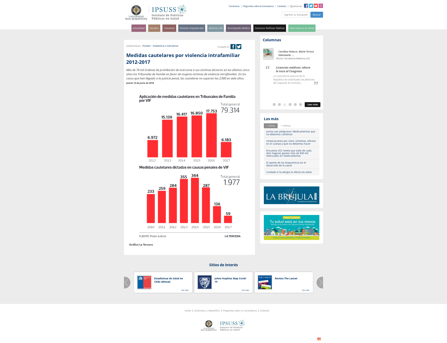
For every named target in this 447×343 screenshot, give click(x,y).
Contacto (281, 6)
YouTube (316, 6)
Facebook (306, 6)
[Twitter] (238, 46)
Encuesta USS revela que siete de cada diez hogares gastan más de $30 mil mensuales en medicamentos (289, 153)
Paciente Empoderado (192, 28)
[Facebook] (233, 46)
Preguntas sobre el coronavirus (258, 6)
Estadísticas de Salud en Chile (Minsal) (168, 280)
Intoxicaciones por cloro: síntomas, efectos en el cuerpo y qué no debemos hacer (291, 142)
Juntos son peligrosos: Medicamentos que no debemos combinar (290, 133)
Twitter (311, 6)
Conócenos (234, 6)
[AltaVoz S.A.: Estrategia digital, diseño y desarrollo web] (319, 339)
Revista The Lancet (286, 278)
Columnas (169, 28)
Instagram (321, 6)
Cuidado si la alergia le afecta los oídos (289, 172)
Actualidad (139, 28)
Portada (146, 45)
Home (188, 310)
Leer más (312, 104)
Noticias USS (215, 28)
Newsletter (214, 310)
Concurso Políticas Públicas (270, 28)
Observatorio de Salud (302, 28)
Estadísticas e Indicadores (165, 45)
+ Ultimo (286, 125)
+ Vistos (270, 125)
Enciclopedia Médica (239, 28)
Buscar (317, 14)
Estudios (154, 28)
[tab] (271, 125)
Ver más (185, 290)
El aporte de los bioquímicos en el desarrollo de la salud (286, 164)
